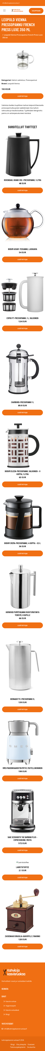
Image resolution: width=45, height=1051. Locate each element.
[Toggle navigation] (4, 10)
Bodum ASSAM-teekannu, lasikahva (22, 249)
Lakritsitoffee (22, 867)
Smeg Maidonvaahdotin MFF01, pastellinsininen (22, 768)
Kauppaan (36, 11)
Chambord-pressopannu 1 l (22, 402)
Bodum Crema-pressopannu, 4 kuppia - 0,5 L (22, 543)
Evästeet (31, 1044)
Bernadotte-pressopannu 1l (22, 699)
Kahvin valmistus (18, 80)
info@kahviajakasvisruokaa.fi (10, 3)
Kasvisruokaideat (12, 1010)
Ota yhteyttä (21, 1044)
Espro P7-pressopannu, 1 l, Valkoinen (22, 318)
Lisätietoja (22, 96)
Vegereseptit (11, 1006)
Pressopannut (31, 80)
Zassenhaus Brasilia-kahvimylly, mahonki (22, 936)
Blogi (8, 1014)
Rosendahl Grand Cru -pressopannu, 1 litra (22, 180)
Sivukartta (31, 1047)
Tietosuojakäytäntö (17, 1047)
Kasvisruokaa (11, 1001)
